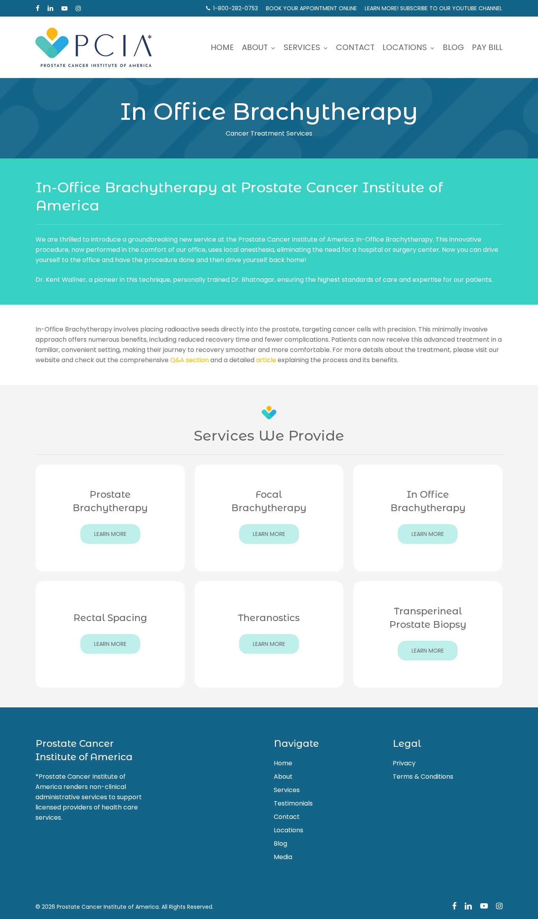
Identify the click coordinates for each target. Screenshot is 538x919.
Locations (288, 830)
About (283, 776)
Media (283, 856)
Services (287, 789)
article (266, 360)
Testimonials (293, 803)
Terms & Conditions (423, 776)
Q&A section (189, 360)
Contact (287, 816)
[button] (110, 534)
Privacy (404, 763)
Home (283, 763)
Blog (280, 843)
